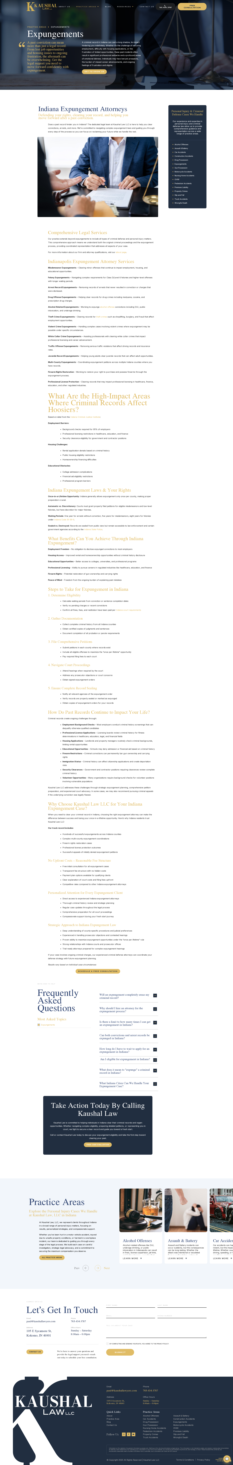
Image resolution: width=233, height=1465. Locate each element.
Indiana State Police (93, 529)
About (109, 1416)
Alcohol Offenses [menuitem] (181, 144)
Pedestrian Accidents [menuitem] (183, 183)
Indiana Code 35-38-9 (64, 519)
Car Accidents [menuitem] (180, 152)
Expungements (48, 1025)
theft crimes (101, 317)
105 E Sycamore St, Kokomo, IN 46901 (39, 1333)
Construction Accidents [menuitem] (184, 156)
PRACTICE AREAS (36, 27)
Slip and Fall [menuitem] (179, 195)
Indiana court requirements (128, 610)
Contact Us (112, 1425)
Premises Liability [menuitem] (181, 187)
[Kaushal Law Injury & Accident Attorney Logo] (41, 6)
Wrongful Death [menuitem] (181, 203)
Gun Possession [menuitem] (181, 168)
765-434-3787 (78, 1321)
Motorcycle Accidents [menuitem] (183, 172)
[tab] (129, 995)
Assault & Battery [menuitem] (181, 148)
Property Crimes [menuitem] (181, 191)
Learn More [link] (130, 1258)
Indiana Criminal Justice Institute (85, 417)
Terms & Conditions (185, 1460)
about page (121, 252)
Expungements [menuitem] (181, 164)
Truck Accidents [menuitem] (181, 199)
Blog (109, 1422)
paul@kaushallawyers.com (40, 1321)
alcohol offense (107, 307)
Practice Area (113, 1419)
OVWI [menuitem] (177, 179)
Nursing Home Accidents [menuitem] (184, 176)
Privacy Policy (203, 1460)
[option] (140, 1226)
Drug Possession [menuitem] (181, 160)
